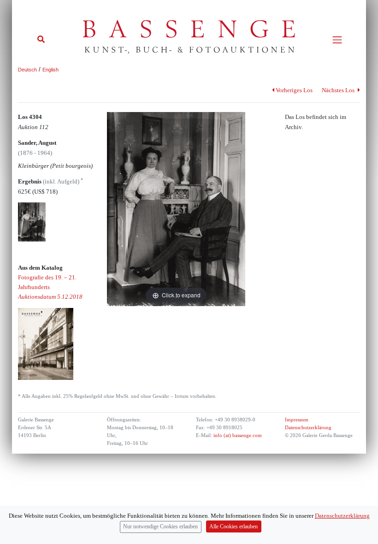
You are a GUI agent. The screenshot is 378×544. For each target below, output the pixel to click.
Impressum (296, 419)
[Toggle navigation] (337, 40)
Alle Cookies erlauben (233, 527)
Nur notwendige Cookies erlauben (160, 527)
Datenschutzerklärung (308, 427)
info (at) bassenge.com (237, 435)
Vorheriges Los (294, 90)
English (50, 69)
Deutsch (27, 69)
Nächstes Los (339, 90)
